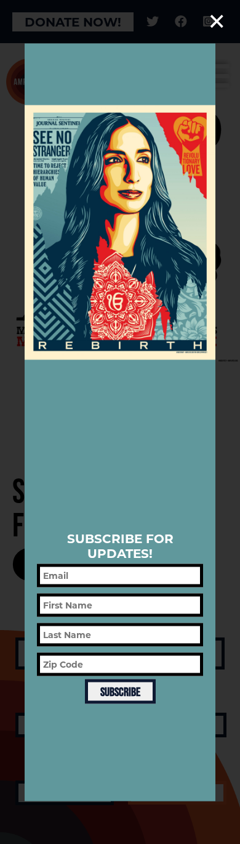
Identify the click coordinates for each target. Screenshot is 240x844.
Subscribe (120, 692)
